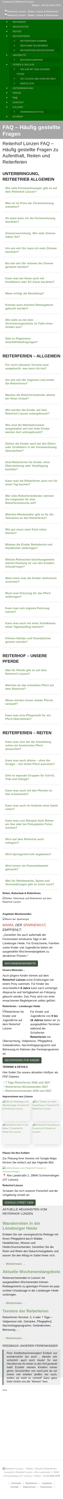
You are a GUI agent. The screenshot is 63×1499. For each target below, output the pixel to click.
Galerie (18, 107)
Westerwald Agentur (14, 1456)
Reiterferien (21, 36)
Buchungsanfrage (31, 60)
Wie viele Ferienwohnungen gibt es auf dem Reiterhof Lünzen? (31, 189)
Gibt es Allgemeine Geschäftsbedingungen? (21, 340)
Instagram (9, 1400)
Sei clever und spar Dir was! (38, 79)
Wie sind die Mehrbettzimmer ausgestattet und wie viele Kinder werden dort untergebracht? (27, 428)
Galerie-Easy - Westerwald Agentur (19, 1147)
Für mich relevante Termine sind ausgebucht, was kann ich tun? (26, 366)
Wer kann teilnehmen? (34, 45)
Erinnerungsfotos (32, 112)
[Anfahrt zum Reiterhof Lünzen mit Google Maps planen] (31, 1169)
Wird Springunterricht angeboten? (28, 854)
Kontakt (18, 102)
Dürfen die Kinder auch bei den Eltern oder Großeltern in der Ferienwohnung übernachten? (31, 447)
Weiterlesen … (15, 1263)
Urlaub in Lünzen (13, 1424)
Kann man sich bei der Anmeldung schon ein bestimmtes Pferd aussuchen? (28, 745)
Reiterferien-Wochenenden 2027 (26, 1086)
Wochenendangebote (20, 963)
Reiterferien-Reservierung (37, 50)
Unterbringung (23, 88)
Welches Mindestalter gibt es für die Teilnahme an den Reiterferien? (29, 516)
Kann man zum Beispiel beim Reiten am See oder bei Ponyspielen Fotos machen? (29, 824)
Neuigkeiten (21, 26)
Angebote (19, 55)
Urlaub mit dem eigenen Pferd (33, 71)
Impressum (46, 1487)
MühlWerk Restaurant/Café (18, 1449)
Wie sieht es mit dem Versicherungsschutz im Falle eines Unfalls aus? (29, 323)
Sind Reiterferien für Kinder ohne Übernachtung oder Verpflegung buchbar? (27, 465)
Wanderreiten (10, 1417)
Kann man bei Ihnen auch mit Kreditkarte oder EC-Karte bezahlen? (29, 280)
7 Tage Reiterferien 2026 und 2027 (27, 1082)
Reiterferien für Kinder (22, 1060)
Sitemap (18, 116)
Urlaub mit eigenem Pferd (17, 1431)
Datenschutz (29, 1487)
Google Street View (19, 1202)
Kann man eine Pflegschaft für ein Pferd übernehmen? (28, 717)
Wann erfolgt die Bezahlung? (24, 293)
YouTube (8, 1407)
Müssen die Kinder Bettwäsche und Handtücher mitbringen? (28, 546)
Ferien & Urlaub (23, 64)
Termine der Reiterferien (26, 1311)
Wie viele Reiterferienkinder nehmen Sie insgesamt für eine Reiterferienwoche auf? (29, 499)
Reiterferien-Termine (33, 41)
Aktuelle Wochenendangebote (31, 1271)
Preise (17, 93)
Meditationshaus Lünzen (17, 1442)
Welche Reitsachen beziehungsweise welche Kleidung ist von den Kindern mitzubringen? (29, 563)
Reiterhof (19, 22)
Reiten (17, 31)
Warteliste (27, 83)
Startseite (16, 1483)
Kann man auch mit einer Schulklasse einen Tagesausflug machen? (30, 624)
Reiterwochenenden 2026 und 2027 (28, 1090)
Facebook (9, 1393)
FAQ (15, 97)
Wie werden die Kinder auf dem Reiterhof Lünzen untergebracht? (27, 411)
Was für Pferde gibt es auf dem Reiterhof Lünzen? (26, 671)
